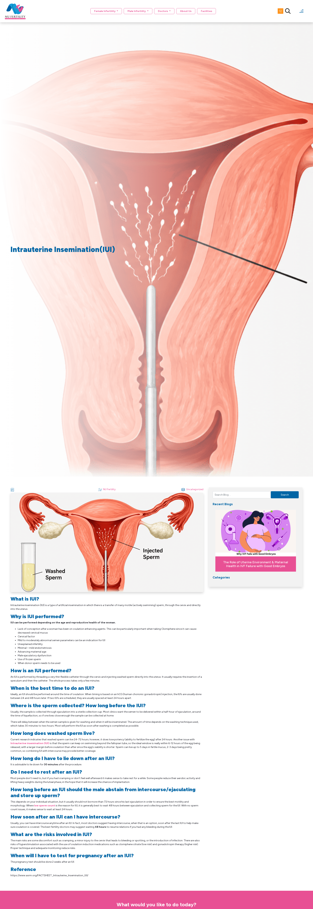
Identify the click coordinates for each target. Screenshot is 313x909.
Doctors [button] (163, 11)
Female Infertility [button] (105, 11)
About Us (185, 11)
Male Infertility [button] (137, 11)
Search (285, 494)
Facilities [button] (206, 11)
